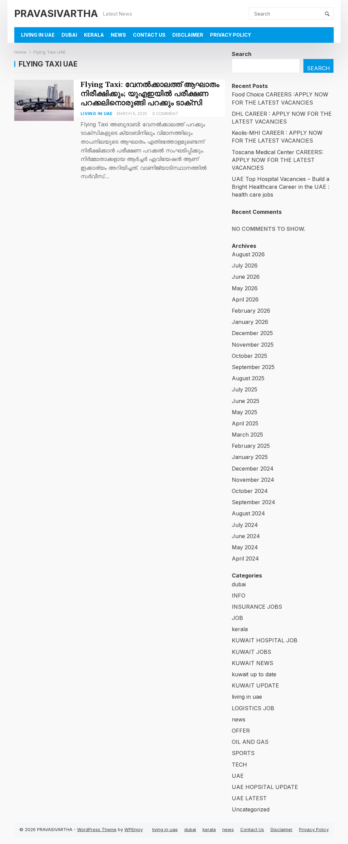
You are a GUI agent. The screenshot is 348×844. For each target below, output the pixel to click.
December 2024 (253, 468)
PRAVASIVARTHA (56, 13)
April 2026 (245, 299)
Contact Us (149, 35)
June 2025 (245, 401)
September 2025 (253, 367)
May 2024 (245, 547)
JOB (237, 617)
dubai (69, 35)
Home (20, 52)
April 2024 (245, 558)
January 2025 (250, 457)
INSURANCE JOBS (257, 606)
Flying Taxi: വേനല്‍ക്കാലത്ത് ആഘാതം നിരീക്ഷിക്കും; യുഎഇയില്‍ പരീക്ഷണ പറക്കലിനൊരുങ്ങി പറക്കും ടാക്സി (150, 93)
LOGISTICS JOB (253, 708)
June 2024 (246, 536)
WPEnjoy (133, 829)
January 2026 (250, 321)
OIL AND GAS (250, 741)
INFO (238, 595)
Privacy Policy (230, 35)
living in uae (38, 35)
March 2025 (247, 434)
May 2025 (244, 412)
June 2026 (246, 276)
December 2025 (252, 333)
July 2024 (245, 524)
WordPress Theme (97, 829)
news (118, 35)
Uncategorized (250, 809)
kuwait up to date (254, 674)
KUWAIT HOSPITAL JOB (264, 640)
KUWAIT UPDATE (255, 685)
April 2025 (245, 423)
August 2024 (248, 513)
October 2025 (249, 355)
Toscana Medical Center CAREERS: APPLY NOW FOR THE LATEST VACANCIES (277, 160)
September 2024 (253, 502)
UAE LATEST (249, 798)
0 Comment (165, 113)
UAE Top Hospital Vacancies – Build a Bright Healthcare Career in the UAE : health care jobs (280, 187)
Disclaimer (187, 35)
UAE (238, 775)
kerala (94, 35)
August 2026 (248, 254)
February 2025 (251, 445)
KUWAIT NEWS (252, 663)
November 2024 (253, 479)
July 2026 (245, 265)
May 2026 (245, 288)
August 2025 (248, 378)
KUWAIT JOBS (251, 651)
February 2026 (251, 310)
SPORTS (243, 753)
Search (241, 54)
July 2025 (244, 389)
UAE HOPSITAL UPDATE (265, 787)
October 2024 (250, 491)
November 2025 (253, 344)
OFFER (241, 730)
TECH (239, 764)
